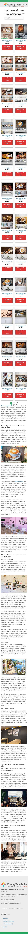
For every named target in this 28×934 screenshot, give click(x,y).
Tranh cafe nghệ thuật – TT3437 (21, 262)
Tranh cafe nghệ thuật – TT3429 (7, 73)
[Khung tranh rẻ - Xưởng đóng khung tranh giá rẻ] (14, 5)
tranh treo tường (17, 13)
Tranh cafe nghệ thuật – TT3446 (21, 389)
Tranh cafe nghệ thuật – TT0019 (7, 41)
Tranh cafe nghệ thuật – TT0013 (21, 41)
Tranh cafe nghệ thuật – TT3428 (7, 199)
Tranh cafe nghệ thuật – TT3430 (21, 73)
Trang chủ (6, 13)
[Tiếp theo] (17, 403)
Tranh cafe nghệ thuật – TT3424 (7, 136)
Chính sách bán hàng (8, 921)
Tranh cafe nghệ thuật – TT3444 (21, 357)
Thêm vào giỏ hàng (7, 47)
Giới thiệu (5, 918)
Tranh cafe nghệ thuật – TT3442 (7, 357)
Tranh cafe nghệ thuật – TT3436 (7, 262)
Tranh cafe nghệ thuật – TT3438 (7, 294)
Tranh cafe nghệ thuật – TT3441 (21, 326)
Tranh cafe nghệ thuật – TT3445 (7, 389)
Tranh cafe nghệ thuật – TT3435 (21, 231)
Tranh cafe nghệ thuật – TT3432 (21, 199)
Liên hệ (5, 927)
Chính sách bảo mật (8, 924)
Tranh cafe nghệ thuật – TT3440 (7, 326)
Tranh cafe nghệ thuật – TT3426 (7, 167)
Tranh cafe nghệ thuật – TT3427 (21, 167)
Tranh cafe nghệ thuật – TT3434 (7, 231)
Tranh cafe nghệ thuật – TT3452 (21, 104)
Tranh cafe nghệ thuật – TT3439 (21, 294)
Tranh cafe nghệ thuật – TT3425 (21, 136)
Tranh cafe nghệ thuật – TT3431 (7, 104)
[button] (2, 4)
